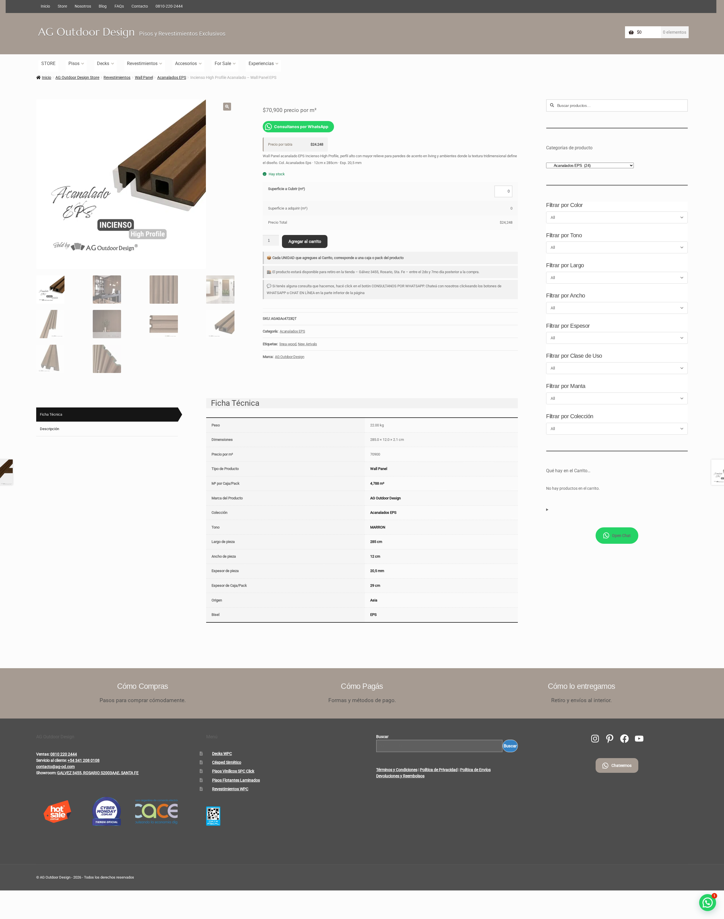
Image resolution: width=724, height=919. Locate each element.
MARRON (377, 527)
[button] (227, 107)
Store (62, 6)
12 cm (375, 556)
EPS (373, 614)
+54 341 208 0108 (84, 760)
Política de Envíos (475, 769)
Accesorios (186, 63)
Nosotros (83, 6)
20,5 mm (377, 571)
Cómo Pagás (362, 686)
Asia (373, 600)
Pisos (73, 63)
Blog (103, 6)
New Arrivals (307, 344)
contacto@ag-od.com (55, 766)
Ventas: (42, 754)
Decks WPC (222, 753)
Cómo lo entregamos (581, 686)
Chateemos (621, 765)
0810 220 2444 (63, 754)
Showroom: (46, 773)
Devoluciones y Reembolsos (400, 776)
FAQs (119, 6)
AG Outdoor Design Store (77, 77)
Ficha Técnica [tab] (51, 414)
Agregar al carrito (304, 241)
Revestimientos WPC (230, 789)
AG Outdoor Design (86, 32)
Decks (103, 63)
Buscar (382, 736)
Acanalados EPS (171, 77)
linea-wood (287, 344)
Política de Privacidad (439, 769)
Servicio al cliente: (51, 760)
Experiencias (261, 63)
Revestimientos (142, 63)
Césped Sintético (226, 762)
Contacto (140, 6)
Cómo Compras (142, 686)
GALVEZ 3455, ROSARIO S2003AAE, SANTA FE (98, 773)
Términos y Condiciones (396, 769)
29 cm (375, 585)
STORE (48, 63)
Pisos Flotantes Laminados (236, 780)
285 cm (376, 542)
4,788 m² (377, 483)
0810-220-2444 (169, 6)
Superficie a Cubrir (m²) (286, 189)
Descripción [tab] (49, 429)
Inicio (45, 6)
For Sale (223, 63)
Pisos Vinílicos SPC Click (233, 771)
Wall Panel (144, 77)
